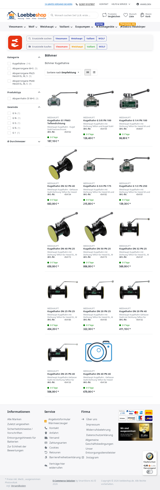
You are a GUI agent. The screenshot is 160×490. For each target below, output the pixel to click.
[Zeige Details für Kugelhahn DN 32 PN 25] (134, 227)
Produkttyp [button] (14, 92)
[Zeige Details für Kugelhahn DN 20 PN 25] (98, 289)
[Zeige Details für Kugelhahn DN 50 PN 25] (98, 227)
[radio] (87, 72)
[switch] (150, 472)
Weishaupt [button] (77, 38)
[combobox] (73, 15)
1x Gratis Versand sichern (58, 4)
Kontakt (103, 4)
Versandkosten (18, 485)
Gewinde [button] (12, 107)
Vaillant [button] (90, 38)
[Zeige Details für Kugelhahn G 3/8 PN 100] (98, 98)
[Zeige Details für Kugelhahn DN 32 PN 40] (62, 164)
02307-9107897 (87, 4)
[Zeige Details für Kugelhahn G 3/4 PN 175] (98, 164)
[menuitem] (17, 26)
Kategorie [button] (13, 57)
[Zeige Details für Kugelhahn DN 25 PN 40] (62, 352)
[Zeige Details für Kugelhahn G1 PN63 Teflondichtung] (62, 98)
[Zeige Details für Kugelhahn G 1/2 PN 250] (134, 164)
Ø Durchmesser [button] (16, 141)
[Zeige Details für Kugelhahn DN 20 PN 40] (134, 289)
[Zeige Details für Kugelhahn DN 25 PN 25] (62, 289)
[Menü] (155, 453)
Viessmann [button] (61, 38)
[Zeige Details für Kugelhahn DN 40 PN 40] (98, 352)
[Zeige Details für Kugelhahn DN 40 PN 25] (62, 227)
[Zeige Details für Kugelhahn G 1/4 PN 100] (134, 98)
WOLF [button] (101, 38)
